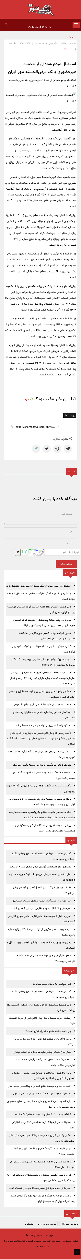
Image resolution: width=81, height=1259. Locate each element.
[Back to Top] (77, 1252)
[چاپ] (64, 49)
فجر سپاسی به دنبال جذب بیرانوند (52, 984)
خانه (71, 36)
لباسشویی (28, 1224)
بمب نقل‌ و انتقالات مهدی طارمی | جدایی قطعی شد (42, 908)
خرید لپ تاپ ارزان (70, 1224)
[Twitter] (46, 449)
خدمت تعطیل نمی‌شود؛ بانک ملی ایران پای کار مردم (42, 704)
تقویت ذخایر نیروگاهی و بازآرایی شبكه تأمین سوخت (42, 764)
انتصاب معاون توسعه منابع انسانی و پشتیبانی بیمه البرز (39, 1086)
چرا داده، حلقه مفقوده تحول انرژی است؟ (48, 1031)
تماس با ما (36, 1235)
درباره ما (49, 1235)
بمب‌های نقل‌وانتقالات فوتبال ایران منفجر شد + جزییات (40, 866)
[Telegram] (68, 449)
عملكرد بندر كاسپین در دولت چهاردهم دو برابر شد (43, 725)
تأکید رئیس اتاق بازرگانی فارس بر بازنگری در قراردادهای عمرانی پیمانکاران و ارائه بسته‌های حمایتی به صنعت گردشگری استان (40, 738)
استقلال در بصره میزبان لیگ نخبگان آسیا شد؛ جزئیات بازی (38, 585)
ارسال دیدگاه (66, 564)
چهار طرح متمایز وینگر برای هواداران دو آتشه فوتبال (42, 1052)
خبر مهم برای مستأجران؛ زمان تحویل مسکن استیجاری (41, 900)
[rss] (27, 1235)
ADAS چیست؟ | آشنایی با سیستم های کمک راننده (43, 1114)
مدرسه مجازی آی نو (47, 1224)
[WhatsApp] (57, 449)
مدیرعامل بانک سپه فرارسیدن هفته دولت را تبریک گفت (40, 1188)
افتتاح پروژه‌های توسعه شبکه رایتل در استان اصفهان (41, 1093)
